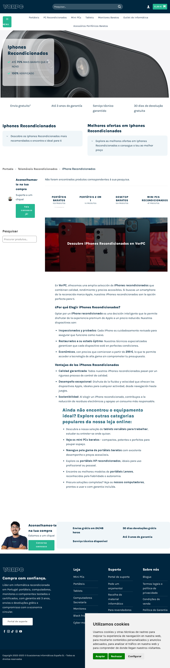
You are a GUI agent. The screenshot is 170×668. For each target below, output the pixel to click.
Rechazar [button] (116, 656)
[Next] (167, 203)
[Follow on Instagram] (8, 631)
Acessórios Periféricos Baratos (90, 25)
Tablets (89, 17)
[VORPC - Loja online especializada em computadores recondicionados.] (13, 6)
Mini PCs (76, 17)
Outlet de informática (135, 17)
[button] (148, 6)
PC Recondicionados (55, 17)
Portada (7, 169)
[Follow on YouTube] (20, 631)
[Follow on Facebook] (4, 631)
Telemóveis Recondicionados (37, 169)
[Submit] (120, 6)
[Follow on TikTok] (12, 631)
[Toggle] (7, 136)
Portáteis (34, 17)
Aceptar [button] (100, 656)
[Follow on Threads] (16, 631)
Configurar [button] (134, 656)
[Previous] (45, 203)
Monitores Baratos (108, 17)
